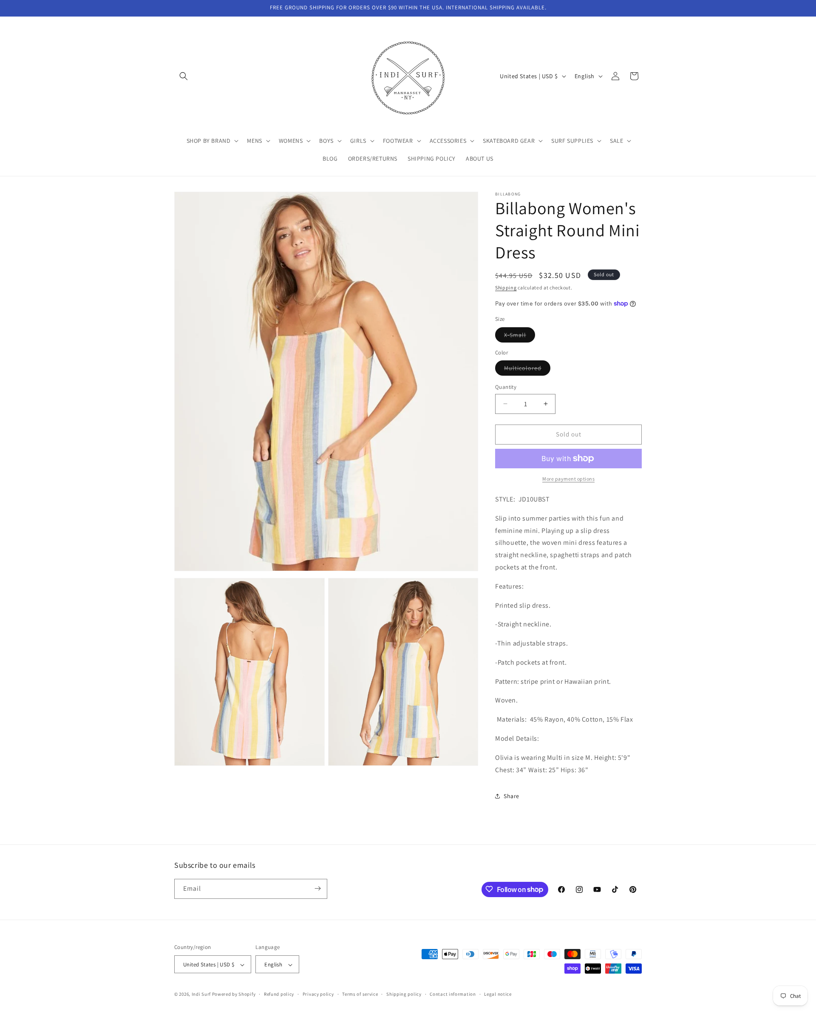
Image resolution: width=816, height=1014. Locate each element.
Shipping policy (404, 994)
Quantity (505, 387)
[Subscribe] (317, 888)
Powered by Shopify (234, 994)
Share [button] (511, 796)
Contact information (453, 994)
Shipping (506, 287)
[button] (183, 76)
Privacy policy (318, 994)
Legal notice (497, 994)
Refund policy (279, 994)
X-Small (519, 337)
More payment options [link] (568, 479)
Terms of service (360, 994)
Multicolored (527, 370)
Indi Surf (201, 994)
